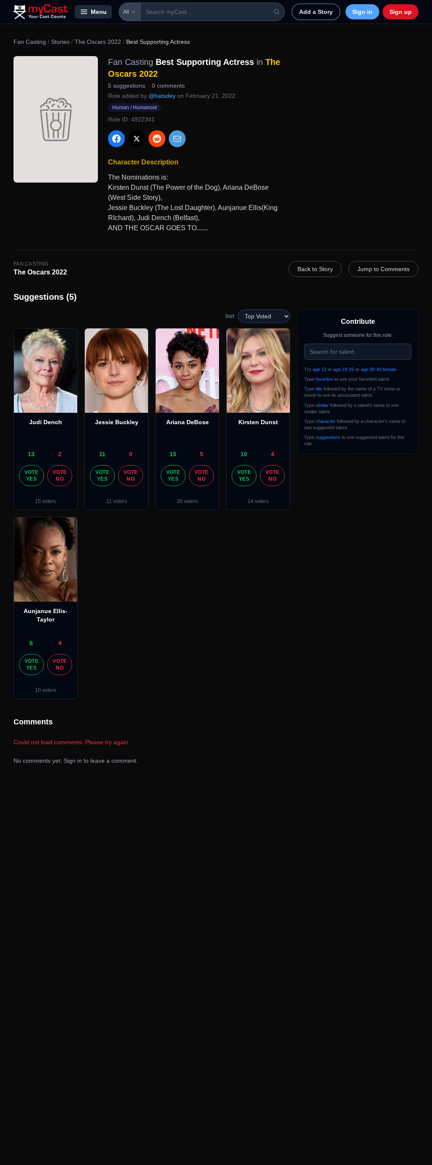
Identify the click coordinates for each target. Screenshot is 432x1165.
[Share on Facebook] (116, 138)
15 (173, 454)
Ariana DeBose (187, 422)
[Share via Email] (177, 138)
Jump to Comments (383, 269)
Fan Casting (30, 41)
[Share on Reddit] (156, 138)
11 (102, 454)
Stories (60, 41)
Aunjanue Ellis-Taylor (46, 615)
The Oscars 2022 (98, 41)
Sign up (400, 11)
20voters (187, 501)
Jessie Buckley (116, 422)
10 (243, 454)
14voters (258, 501)
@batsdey (162, 95)
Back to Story (315, 269)
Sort (229, 316)
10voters (45, 690)
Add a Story (316, 11)
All (126, 12)
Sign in (362, 11)
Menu (99, 11)
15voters (45, 501)
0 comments (168, 85)
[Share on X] (136, 138)
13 (31, 454)
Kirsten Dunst (258, 422)
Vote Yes (31, 475)
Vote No (60, 475)
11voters (116, 501)
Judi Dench (45, 422)
